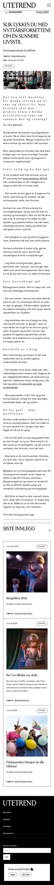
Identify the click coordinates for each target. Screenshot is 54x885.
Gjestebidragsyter (18, 56)
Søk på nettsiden (10, 846)
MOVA (6, 470)
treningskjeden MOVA (34, 178)
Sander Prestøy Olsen (23, 613)
